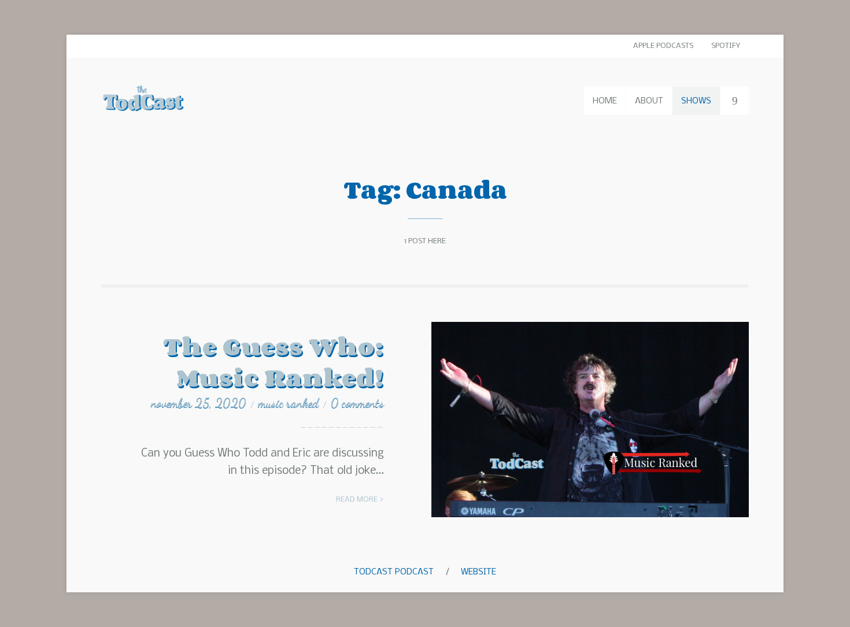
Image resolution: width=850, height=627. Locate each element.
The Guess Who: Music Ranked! (273, 361)
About (649, 101)
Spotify (725, 46)
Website (478, 572)
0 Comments (357, 403)
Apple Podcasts (663, 46)
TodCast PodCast (394, 572)
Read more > (360, 499)
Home (605, 101)
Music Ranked (288, 403)
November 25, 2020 (198, 403)
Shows (696, 101)
